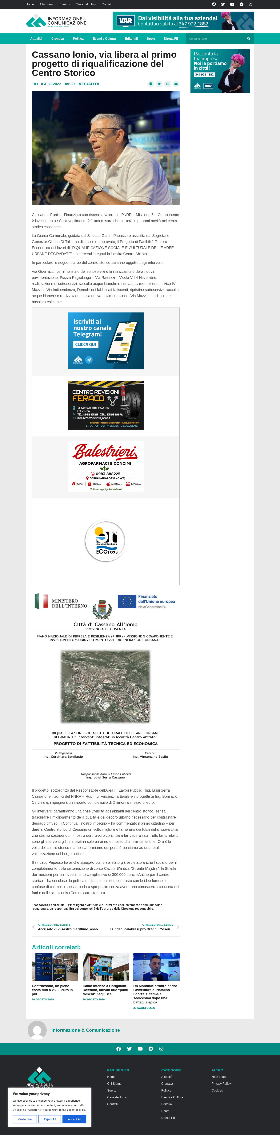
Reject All (50, 1119)
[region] (49, 1107)
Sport (151, 38)
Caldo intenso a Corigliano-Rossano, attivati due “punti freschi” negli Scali (105, 990)
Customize (25, 1119)
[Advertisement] (219, 154)
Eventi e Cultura (104, 38)
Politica (78, 38)
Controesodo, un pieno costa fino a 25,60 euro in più (52, 990)
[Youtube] (232, 4)
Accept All (74, 1119)
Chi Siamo (47, 4)
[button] (150, 83)
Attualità (36, 38)
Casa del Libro (86, 4)
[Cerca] (248, 38)
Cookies (217, 1090)
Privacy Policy (221, 1083)
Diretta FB (171, 38)
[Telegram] (241, 4)
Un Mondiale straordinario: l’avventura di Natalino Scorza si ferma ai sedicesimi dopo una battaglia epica (155, 994)
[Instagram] (250, 4)
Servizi (65, 4)
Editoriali (131, 38)
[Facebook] (214, 4)
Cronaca (57, 38)
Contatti (107, 4)
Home (30, 4)
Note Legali (219, 1076)
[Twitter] (223, 4)
